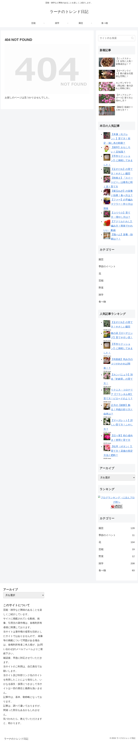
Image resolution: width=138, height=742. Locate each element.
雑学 (101, 294)
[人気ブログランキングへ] (117, 507)
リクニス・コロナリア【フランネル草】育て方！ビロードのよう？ (118, 394)
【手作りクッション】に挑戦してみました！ (118, 160)
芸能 (101, 280)
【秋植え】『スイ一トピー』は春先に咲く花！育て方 (118, 182)
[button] (132, 38)
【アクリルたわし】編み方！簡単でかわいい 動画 (118, 226)
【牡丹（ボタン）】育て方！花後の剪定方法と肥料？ (118, 451)
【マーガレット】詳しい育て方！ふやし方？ (118, 424)
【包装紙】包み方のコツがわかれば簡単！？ (118, 363)
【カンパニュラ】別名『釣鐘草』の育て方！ (118, 379)
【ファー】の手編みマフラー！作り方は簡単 (118, 204)
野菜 (101, 287)
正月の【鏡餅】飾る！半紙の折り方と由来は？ (118, 409)
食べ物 (102, 301)
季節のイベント (107, 266)
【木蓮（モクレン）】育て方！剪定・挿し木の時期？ (117, 138)
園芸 (101, 259)
